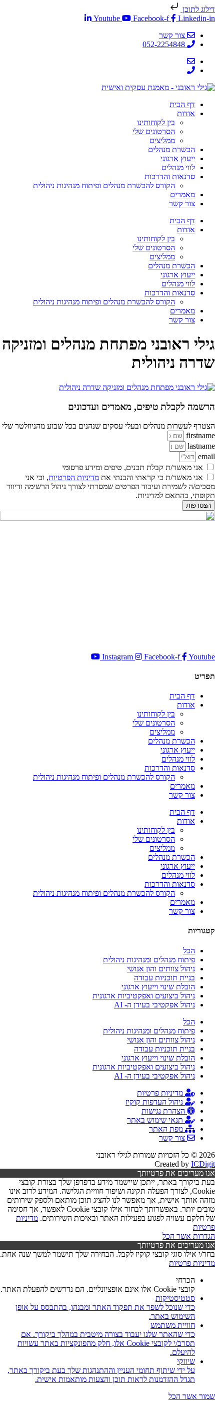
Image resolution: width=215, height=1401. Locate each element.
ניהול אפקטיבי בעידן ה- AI (154, 1004)
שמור (206, 1396)
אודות (186, 113)
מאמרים (182, 194)
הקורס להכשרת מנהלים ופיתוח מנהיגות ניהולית (104, 185)
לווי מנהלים (178, 167)
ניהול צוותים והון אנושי (161, 968)
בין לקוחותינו (156, 122)
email (205, 456)
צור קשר (182, 203)
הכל (189, 950)
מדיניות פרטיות (192, 1263)
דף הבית (182, 104)
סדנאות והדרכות (169, 176)
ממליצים (162, 140)
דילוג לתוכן (197, 9)
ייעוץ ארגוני (177, 158)
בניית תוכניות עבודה (164, 977)
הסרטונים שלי (153, 131)
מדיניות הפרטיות (73, 477)
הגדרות (203, 1236)
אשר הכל (176, 1236)
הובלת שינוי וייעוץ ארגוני (158, 986)
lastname (200, 446)
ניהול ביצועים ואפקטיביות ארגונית (143, 995)
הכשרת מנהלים (171, 149)
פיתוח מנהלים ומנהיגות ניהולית (149, 959)
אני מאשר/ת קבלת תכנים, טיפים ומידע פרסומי (132, 467)
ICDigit (203, 1164)
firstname (199, 435)
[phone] (191, 70)
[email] (191, 61)
